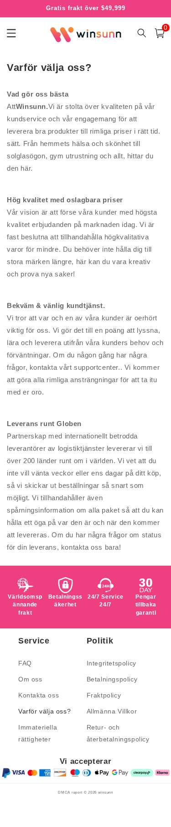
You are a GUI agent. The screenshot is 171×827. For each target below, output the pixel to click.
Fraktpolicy (104, 695)
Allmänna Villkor (112, 711)
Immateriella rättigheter (37, 733)
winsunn (105, 792)
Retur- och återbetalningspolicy (118, 733)
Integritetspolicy (111, 663)
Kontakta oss (38, 695)
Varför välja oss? (44, 711)
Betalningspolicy (112, 679)
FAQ (25, 663)
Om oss (30, 679)
